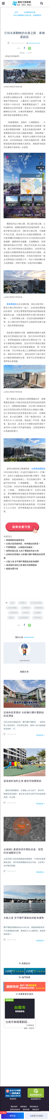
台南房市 (26, 613)
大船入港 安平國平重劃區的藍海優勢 (22, 562)
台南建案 (37, 613)
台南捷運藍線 (23, 617)
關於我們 (14, 1106)
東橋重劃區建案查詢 (15, 540)
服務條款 (23, 1106)
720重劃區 (30, 1025)
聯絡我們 (35, 1109)
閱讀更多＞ (40, 735)
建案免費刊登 (12, 569)
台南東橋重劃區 (38, 469)
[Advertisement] (24, 1055)
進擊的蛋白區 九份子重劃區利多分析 (22, 551)
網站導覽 (26, 1109)
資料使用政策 (15, 1109)
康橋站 (11, 617)
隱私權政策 (34, 1106)
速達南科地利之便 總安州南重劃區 (21, 565)
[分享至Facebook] (24, 48)
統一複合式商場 (36, 603)
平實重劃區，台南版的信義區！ (20, 547)
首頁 (16, 12)
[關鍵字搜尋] (41, 3)
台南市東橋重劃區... (17, 1021)
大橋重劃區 (25, 608)
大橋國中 (22, 603)
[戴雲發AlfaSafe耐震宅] (24, 986)
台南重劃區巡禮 (29, 12)
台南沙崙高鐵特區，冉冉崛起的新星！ (23, 544)
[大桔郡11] (14, 971)
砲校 (12, 603)
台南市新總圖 (12, 608)
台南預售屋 (13, 613)
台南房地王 (37, 617)
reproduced (34, 43)
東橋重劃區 (12, 304)
